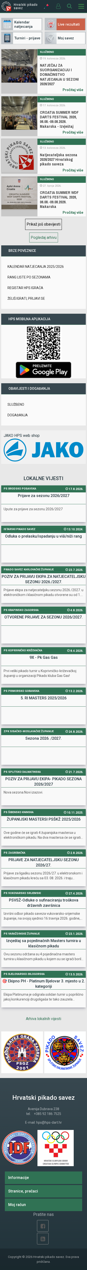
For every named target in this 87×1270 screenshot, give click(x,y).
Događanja (17, 415)
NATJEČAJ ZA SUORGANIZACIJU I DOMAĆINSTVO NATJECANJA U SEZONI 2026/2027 (59, 74)
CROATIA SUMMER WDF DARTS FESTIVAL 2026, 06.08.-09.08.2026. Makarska (59, 199)
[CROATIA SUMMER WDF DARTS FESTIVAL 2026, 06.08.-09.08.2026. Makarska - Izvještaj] (19, 116)
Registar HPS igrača (25, 288)
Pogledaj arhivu (44, 237)
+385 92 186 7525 (47, 1114)
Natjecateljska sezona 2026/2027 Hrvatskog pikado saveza (58, 160)
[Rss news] (43, 1238)
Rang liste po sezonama (29, 277)
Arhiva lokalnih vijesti (43, 1018)
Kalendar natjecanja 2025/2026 (35, 267)
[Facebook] (43, 1226)
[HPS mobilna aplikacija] (43, 370)
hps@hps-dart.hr (49, 1122)
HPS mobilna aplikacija (29, 319)
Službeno (47, 52)
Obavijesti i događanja (29, 388)
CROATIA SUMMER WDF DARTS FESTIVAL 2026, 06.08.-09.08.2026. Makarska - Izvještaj (59, 119)
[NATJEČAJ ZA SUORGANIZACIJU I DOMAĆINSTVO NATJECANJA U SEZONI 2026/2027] (19, 71)
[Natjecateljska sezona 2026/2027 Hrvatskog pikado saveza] (19, 156)
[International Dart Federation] (19, 1148)
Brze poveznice (22, 251)
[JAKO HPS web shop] (43, 449)
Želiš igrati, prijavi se (26, 298)
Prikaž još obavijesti (43, 224)
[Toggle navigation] (81, 6)
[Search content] (69, 6)
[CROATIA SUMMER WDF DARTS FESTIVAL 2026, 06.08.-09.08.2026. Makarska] (19, 196)
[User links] (58, 6)
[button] (80, 1052)
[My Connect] (46, 6)
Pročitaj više (73, 90)
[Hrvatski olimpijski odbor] (55, 1148)
